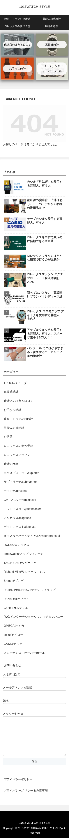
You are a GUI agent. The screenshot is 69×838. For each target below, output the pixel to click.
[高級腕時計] (52, 36)
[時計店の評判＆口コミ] (17, 36)
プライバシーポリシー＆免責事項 (26, 790)
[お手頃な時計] (17, 60)
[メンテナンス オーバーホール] (52, 60)
